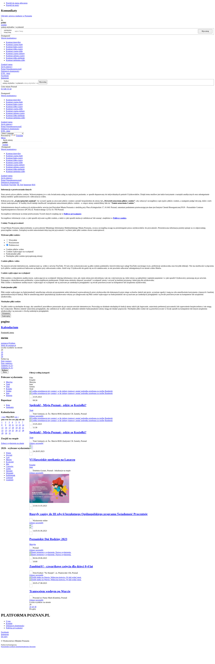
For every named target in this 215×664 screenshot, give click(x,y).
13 (20, 425)
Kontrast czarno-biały (14, 44)
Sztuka (8, 391)
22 (2, 430)
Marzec (9, 460)
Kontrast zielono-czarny (15, 56)
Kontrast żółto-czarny (14, 49)
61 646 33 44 (6, 89)
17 (10, 428)
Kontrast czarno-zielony (15, 53)
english (4, 25)
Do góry (32, 609)
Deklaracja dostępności (15, 626)
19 (17, 428)
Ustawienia (6, 313)
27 (20, 430)
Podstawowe (14, 245)
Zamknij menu (6, 64)
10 (10, 425)
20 (20, 428)
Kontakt (9, 623)
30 (6, 433)
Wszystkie (13, 240)
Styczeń (9, 455)
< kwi (3, 417)
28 (23, 430)
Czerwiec (9, 466)
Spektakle (10, 407)
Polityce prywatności (72, 214)
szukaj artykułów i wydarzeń (13, 83)
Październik (10, 475)
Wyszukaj (205, 31)
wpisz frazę (10, 31)
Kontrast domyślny (13, 42)
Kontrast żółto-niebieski (15, 58)
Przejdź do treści (12, 5)
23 (6, 430)
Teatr (8, 384)
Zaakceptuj (6, 316)
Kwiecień (10, 462)
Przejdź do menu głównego (16, 3)
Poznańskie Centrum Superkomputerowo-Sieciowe (18, 647)
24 (10, 430)
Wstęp (8, 453)
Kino (8, 405)
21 (23, 428)
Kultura (12, 343)
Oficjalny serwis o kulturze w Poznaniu (16, 16)
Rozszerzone (14, 243)
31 (10, 433)
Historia (9, 395)
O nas (8, 621)
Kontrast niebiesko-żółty (15, 60)
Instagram (5, 78)
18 (13, 428)
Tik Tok (20, 185)
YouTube (12, 185)
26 (17, 430)
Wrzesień (9, 473)
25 (13, 430)
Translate (19, 136)
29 (2, 433)
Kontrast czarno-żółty (14, 51)
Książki (9, 389)
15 (2, 428)
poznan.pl (5, 343)
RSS (33, 185)
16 (6, 428)
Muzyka (9, 382)
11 (13, 425)
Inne (7, 393)
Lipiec (8, 469)
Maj (7, 464)
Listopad (9, 478)
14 (23, 425)
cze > (17, 417)
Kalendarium (9, 327)
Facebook (5, 76)
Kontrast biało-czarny (14, 47)
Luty (8, 457)
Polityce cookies (119, 218)
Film (8, 386)
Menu (3, 138)
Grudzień (9, 480)
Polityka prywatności (14, 628)
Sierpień (9, 471)
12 (17, 425)
